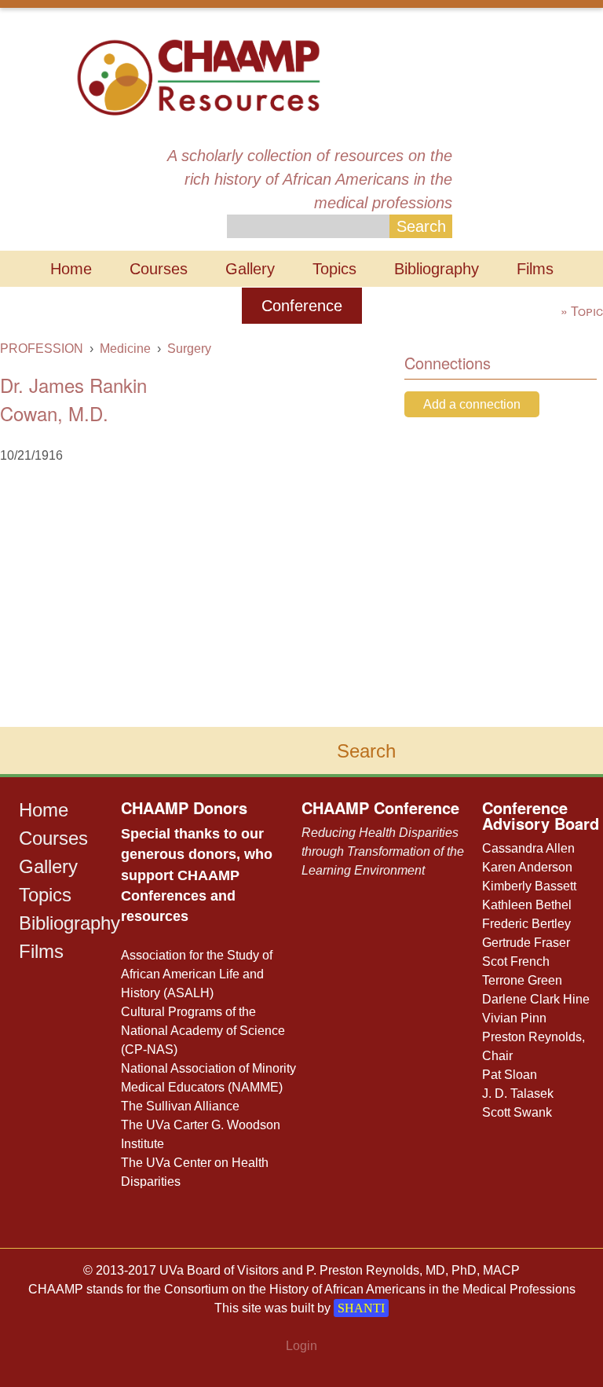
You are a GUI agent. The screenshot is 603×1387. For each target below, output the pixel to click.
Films (535, 268)
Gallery (250, 268)
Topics (334, 268)
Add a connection (472, 404)
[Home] (198, 76)
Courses (159, 268)
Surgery (189, 348)
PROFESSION (41, 348)
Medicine (125, 348)
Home (71, 268)
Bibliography (436, 268)
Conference (301, 305)
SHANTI (361, 1308)
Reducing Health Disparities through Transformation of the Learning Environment (383, 851)
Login (301, 1345)
